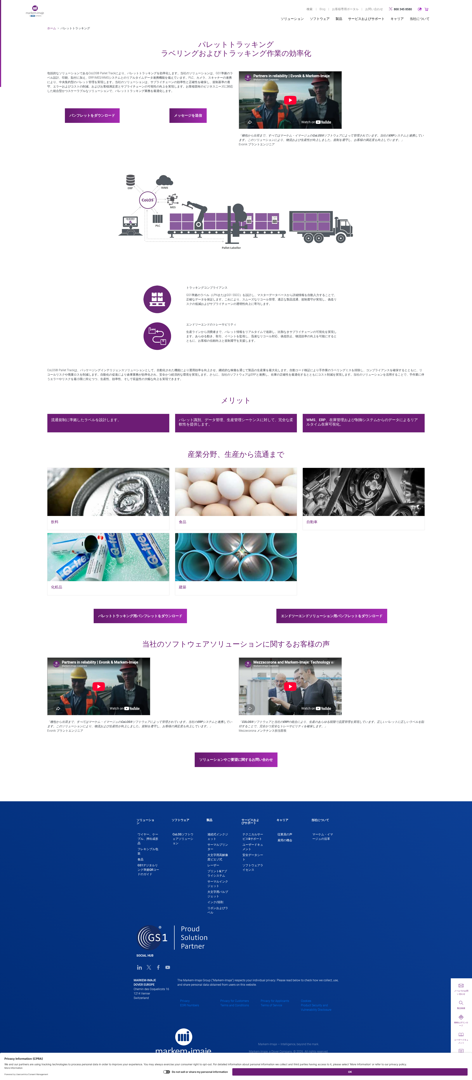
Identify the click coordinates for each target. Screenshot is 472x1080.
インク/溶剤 (215, 902)
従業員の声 (284, 834)
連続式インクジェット (217, 837)
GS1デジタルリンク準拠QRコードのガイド (148, 870)
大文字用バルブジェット (217, 894)
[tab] (148, 823)
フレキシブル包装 (148, 851)
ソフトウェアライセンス (252, 867)
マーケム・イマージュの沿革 (322, 837)
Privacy (185, 1001)
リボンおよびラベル (217, 910)
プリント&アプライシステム (217, 873)
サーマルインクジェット (217, 884)
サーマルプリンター (217, 847)
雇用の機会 (284, 840)
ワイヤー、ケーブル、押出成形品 (148, 839)
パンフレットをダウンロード (92, 115)
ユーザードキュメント (252, 847)
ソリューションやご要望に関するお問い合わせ (236, 759)
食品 (140, 859)
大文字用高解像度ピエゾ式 (217, 857)
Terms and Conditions (234, 1005)
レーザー (213, 865)
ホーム (51, 28)
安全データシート (252, 857)
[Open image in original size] (35, 11)
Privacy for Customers (234, 1001)
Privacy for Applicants (275, 1001)
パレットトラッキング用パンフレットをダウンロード (140, 616)
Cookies (306, 1001)
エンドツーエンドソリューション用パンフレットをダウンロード (332, 616)
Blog (322, 9)
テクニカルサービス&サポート (252, 837)
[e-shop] (426, 9)
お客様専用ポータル (345, 9)
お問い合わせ (374, 9)
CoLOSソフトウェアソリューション (183, 839)
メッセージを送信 (188, 115)
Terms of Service (271, 1005)
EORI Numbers (189, 1005)
